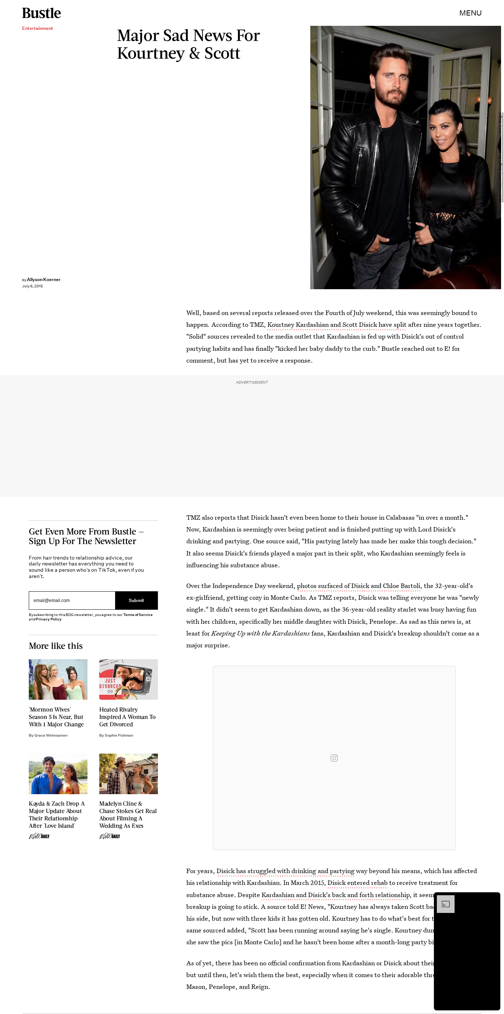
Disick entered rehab (358, 882)
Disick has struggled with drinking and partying (286, 870)
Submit (136, 600)
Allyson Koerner (44, 279)
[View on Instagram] (334, 758)
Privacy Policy (49, 619)
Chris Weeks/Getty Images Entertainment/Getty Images (500, 158)
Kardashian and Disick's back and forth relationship (336, 894)
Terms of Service (137, 614)
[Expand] (442, 898)
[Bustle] (41, 13)
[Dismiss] (492, 898)
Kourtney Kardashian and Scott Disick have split (337, 324)
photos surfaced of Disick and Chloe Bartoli (358, 585)
